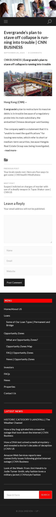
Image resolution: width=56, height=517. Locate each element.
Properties (9, 386)
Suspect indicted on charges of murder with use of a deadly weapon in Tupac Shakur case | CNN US (27, 188)
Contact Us (10, 393)
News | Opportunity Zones (20, 359)
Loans (7, 315)
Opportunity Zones (14, 333)
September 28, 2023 (14, 53)
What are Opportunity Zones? (22, 339)
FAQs (7, 373)
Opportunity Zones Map (19, 346)
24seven (28, 511)
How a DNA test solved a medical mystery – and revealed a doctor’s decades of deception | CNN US (28, 445)
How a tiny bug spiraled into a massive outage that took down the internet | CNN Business (26, 432)
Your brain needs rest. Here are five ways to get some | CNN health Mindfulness (26, 172)
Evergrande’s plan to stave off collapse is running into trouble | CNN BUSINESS (26, 40)
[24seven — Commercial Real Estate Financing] (28, 8)
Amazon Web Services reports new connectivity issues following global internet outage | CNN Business (27, 458)
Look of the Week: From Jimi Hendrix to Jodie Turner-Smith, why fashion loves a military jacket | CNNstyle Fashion (25, 471)
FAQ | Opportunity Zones (19, 352)
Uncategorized (15, 159)
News (7, 380)
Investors (9, 367)
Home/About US (13, 308)
